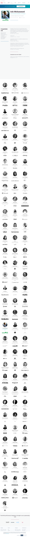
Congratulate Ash (21, 6)
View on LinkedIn (22, 17)
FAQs (28, 2)
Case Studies (23, 530)
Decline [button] (25, 535)
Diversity (9, 2)
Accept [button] (22, 535)
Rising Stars (15, 2)
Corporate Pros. (19, 2)
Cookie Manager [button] (18, 535)
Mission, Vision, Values (17, 529)
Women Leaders (4, 2)
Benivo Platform (24, 529)
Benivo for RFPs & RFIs (3, 529)
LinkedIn (16, 57)
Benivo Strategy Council (18, 530)
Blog (8, 529)
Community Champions (23, 2)
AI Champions (12, 2)
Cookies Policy (7, 533)
